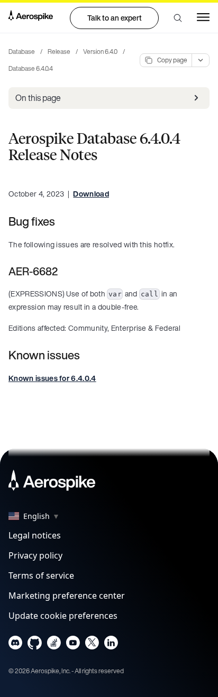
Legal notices (34, 535)
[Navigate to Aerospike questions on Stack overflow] (54, 645)
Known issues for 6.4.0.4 (52, 378)
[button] (177, 18)
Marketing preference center (66, 595)
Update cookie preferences (62, 615)
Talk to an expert (114, 17)
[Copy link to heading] (62, 221)
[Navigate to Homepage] (30, 17)
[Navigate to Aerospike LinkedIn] (111, 645)
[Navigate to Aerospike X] (92, 645)
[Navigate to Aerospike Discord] (15, 645)
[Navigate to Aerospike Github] (35, 645)
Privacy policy (35, 555)
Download (91, 193)
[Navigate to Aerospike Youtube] (73, 645)
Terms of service (41, 575)
